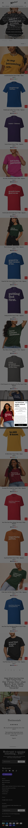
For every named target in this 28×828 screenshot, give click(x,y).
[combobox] (16, 413)
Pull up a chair (20, 424)
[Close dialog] (26, 402)
